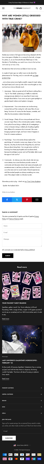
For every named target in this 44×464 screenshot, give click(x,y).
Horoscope (5, 356)
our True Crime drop (31, 181)
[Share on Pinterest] (27, 199)
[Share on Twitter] (17, 199)
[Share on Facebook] (7, 199)
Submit (7, 256)
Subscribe (9, 438)
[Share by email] (37, 199)
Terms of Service (14, 219)
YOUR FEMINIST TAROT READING (14, 303)
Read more (5, 319)
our (34, 75)
